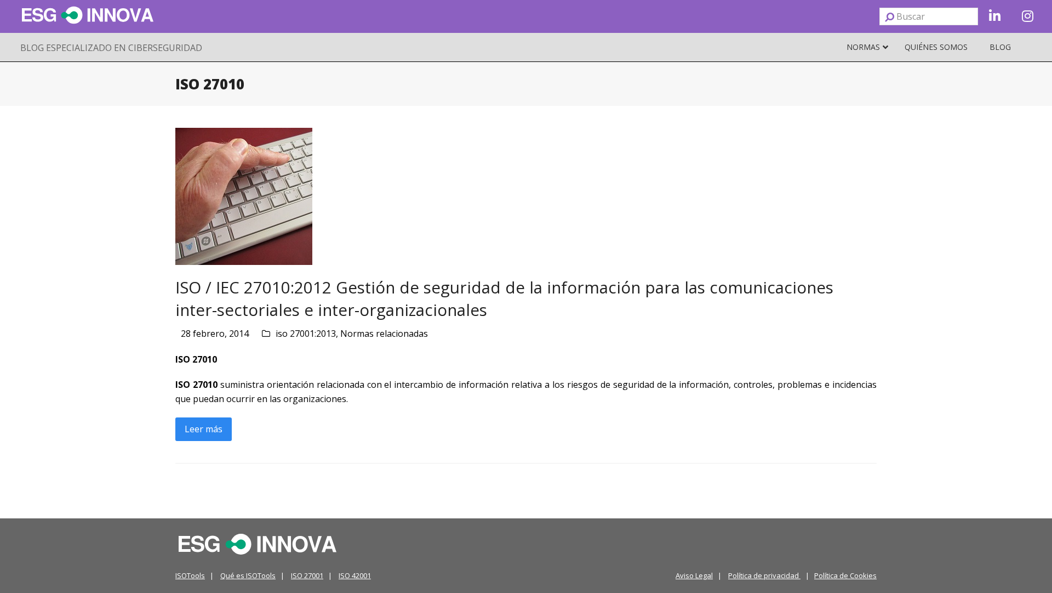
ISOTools (190, 575)
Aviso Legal (694, 575)
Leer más (203, 429)
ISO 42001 (355, 575)
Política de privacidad (764, 575)
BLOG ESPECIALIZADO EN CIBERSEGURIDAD (111, 48)
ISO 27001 (307, 575)
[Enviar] (889, 16)
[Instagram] (1027, 16)
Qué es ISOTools (248, 575)
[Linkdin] (994, 16)
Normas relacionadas (384, 333)
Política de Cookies (845, 575)
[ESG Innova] (257, 544)
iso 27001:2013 (306, 333)
